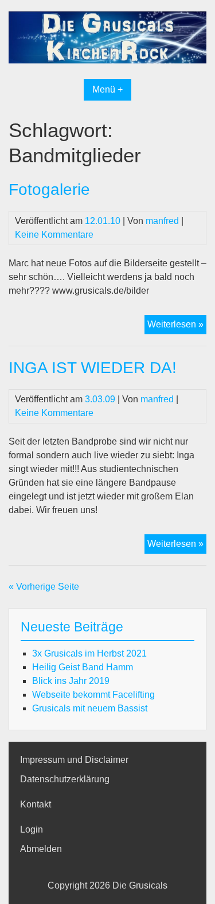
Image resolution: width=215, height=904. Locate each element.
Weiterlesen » (176, 324)
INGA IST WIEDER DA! (93, 368)
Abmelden (41, 849)
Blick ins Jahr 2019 (71, 681)
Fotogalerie (49, 189)
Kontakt (35, 804)
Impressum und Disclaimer (74, 760)
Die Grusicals (139, 885)
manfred (162, 221)
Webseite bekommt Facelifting (93, 694)
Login (31, 829)
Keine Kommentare (54, 234)
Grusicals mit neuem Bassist (89, 708)
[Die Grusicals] (107, 60)
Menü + (107, 89)
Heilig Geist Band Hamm (82, 667)
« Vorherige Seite (44, 586)
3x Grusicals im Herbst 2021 (89, 653)
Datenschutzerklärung (65, 779)
